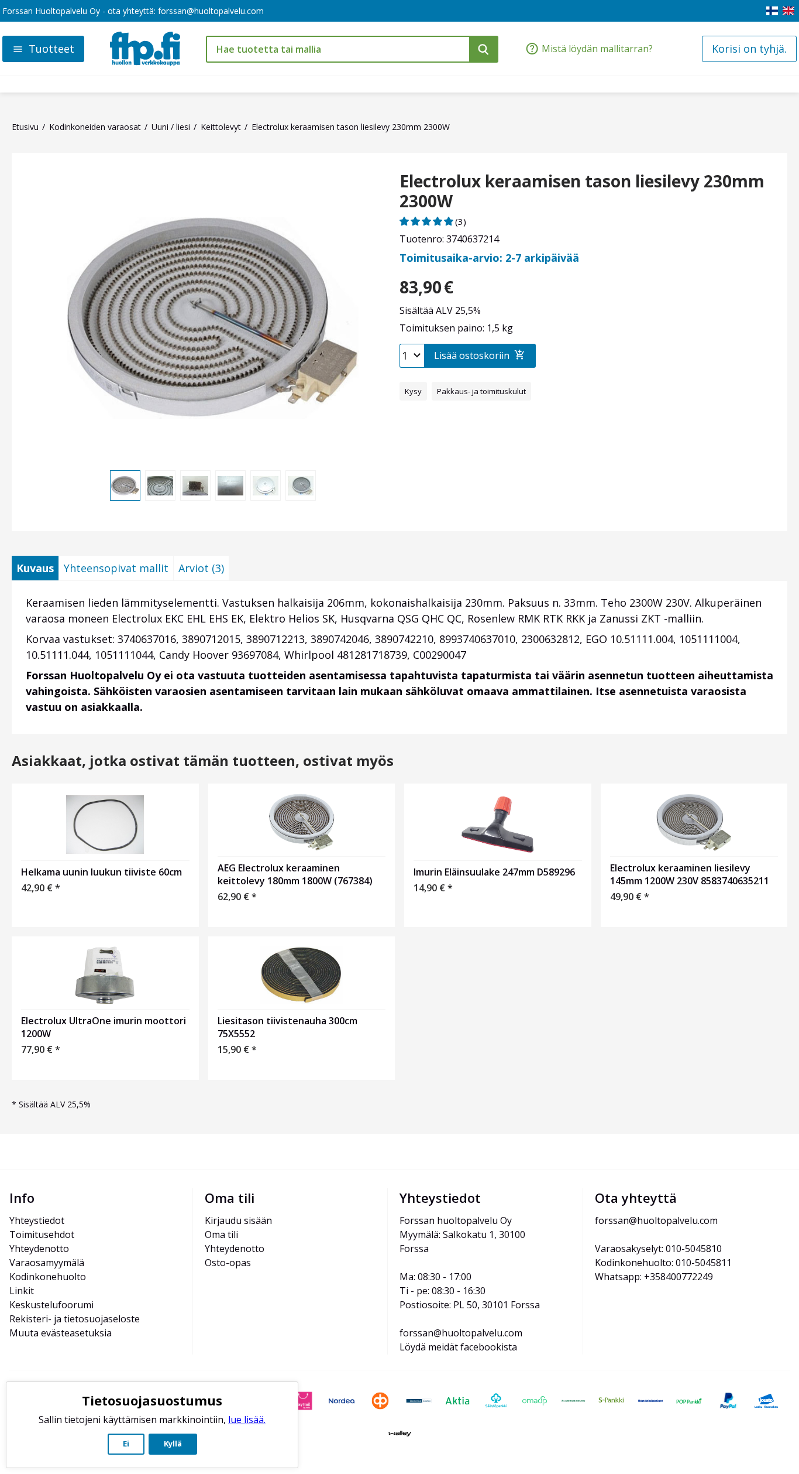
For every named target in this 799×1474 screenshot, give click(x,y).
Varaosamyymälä (46, 1262)
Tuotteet (51, 49)
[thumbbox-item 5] (265, 485)
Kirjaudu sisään (238, 1220)
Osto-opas (228, 1262)
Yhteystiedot (36, 1220)
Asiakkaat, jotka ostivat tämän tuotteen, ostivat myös (203, 761)
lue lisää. (247, 1419)
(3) (460, 221)
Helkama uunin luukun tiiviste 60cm (101, 872)
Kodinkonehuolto (47, 1276)
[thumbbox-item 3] (195, 485)
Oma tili (221, 1234)
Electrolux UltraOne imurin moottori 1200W (103, 1027)
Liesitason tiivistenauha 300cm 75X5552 (287, 1027)
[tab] (35, 568)
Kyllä (173, 1443)
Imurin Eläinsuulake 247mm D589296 (494, 872)
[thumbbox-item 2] (160, 485)
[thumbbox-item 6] (300, 485)
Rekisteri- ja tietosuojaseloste (74, 1318)
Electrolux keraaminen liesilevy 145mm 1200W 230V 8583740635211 (689, 874)
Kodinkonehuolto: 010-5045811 (663, 1262)
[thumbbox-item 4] (230, 485)
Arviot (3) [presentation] (201, 568)
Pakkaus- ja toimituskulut (481, 391)
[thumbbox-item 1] (125, 485)
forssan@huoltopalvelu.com (211, 10)
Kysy (413, 391)
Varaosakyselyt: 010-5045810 (658, 1248)
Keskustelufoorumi (51, 1304)
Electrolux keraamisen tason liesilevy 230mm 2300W (581, 191)
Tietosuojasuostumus (152, 1400)
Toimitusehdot (41, 1234)
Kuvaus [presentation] (35, 568)
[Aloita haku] (484, 49)
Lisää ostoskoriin (471, 355)
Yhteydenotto (39, 1248)
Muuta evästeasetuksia (60, 1332)
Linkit (21, 1290)
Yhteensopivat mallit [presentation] (116, 568)
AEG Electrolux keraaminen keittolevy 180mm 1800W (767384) (295, 874)
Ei (126, 1443)
